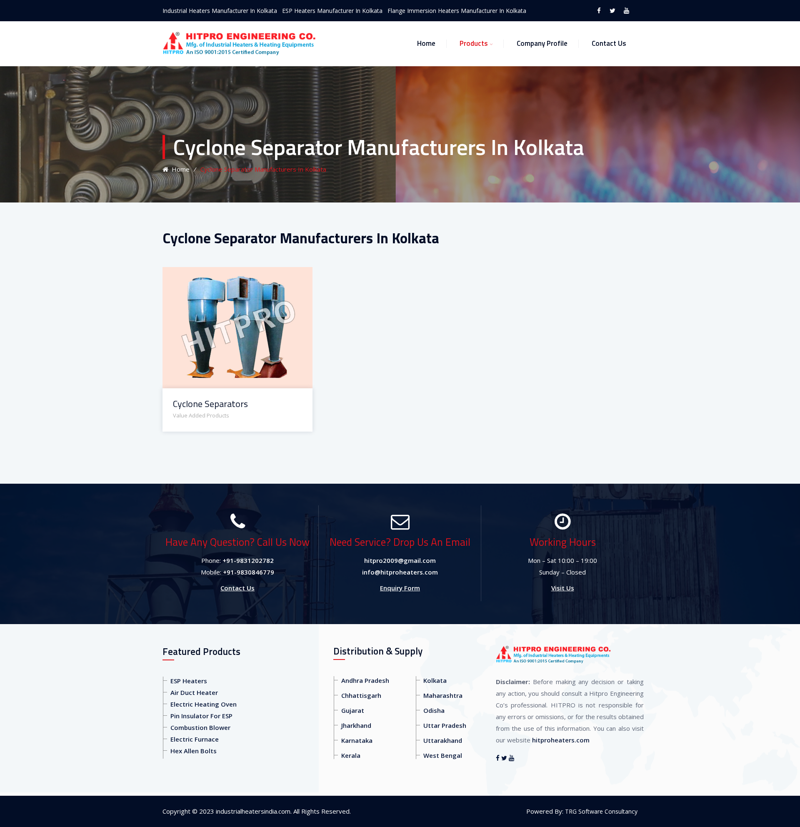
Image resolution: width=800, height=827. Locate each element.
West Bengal (442, 755)
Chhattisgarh (361, 695)
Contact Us (609, 43)
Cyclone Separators (210, 404)
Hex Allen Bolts (193, 751)
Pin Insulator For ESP (201, 716)
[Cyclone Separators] (226, 267)
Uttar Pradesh (444, 725)
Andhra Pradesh (365, 680)
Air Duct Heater (194, 692)
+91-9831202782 (248, 560)
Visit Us (562, 588)
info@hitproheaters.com (400, 572)
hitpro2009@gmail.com (400, 560)
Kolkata (435, 680)
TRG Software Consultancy (601, 811)
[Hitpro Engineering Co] (239, 43)
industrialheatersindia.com (253, 811)
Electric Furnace (194, 739)
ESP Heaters (188, 681)
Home (426, 43)
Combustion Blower (200, 727)
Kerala (350, 755)
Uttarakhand (442, 740)
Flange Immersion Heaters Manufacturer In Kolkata (457, 11)
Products (474, 43)
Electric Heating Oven (203, 704)
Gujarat (352, 710)
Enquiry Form (400, 588)
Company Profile (542, 43)
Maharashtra (442, 695)
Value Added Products (201, 415)
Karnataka (356, 740)
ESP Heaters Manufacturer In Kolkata (332, 11)
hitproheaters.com (561, 740)
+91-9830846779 (248, 572)
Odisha (434, 710)
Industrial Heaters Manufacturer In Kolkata (219, 11)
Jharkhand (356, 725)
